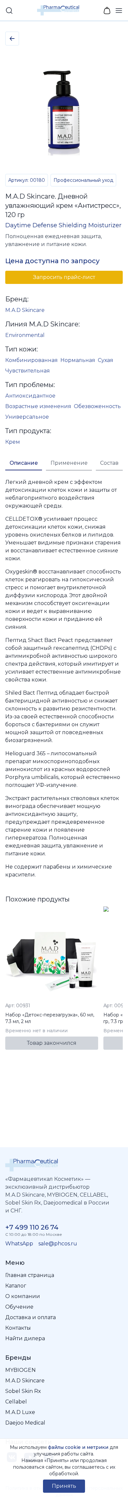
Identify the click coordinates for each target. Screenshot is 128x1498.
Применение (69, 463)
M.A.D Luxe (20, 1412)
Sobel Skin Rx (23, 1391)
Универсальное (27, 417)
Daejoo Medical (25, 1423)
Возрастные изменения (38, 406)
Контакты (18, 1328)
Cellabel (16, 1402)
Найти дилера (25, 1338)
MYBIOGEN (20, 1370)
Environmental (25, 335)
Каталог (15, 1286)
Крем (12, 442)
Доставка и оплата (30, 1317)
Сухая (105, 360)
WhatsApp (19, 1243)
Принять (64, 1486)
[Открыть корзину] (107, 10)
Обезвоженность (97, 406)
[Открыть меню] (119, 10)
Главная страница (29, 1275)
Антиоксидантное (30, 396)
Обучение (19, 1307)
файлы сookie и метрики (78, 1447)
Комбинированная (31, 360)
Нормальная (77, 360)
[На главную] (58, 10)
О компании (22, 1296)
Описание (24, 463)
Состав (109, 463)
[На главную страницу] (64, 1165)
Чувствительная (27, 371)
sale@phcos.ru (57, 1243)
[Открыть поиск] (9, 10)
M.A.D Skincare (25, 310)
